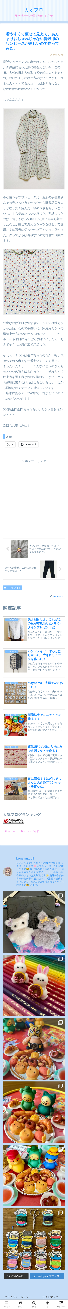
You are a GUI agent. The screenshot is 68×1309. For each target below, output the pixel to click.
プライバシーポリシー (18, 1296)
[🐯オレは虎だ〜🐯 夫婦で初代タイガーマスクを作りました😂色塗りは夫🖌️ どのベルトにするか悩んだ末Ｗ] (34, 1049)
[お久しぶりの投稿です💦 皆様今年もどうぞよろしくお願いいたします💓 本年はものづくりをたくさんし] (34, 922)
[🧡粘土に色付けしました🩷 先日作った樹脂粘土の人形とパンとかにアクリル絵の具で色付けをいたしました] (34, 1175)
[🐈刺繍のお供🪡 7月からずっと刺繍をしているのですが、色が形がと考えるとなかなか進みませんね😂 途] (34, 1239)
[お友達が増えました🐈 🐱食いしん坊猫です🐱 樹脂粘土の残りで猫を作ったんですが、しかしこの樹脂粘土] (34, 1112)
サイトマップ (50, 1296)
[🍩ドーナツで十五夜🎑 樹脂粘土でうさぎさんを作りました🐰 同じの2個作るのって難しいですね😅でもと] (34, 985)
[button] (60, 789)
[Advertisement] (34, 497)
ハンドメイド (14, 587)
